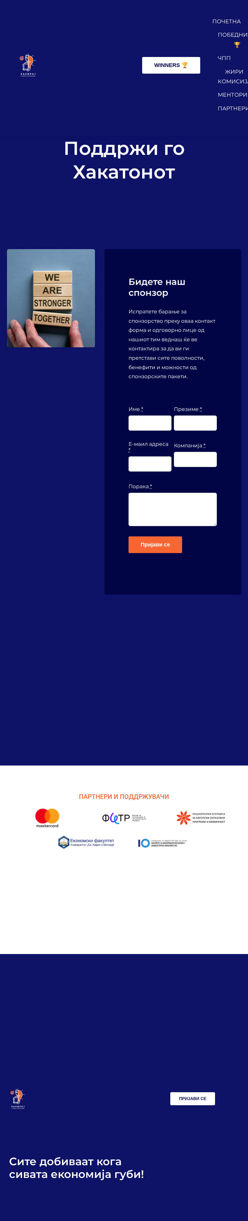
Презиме (188, 409)
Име (136, 409)
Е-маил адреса (148, 447)
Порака (140, 486)
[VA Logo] (27, 56)
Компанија (190, 445)
